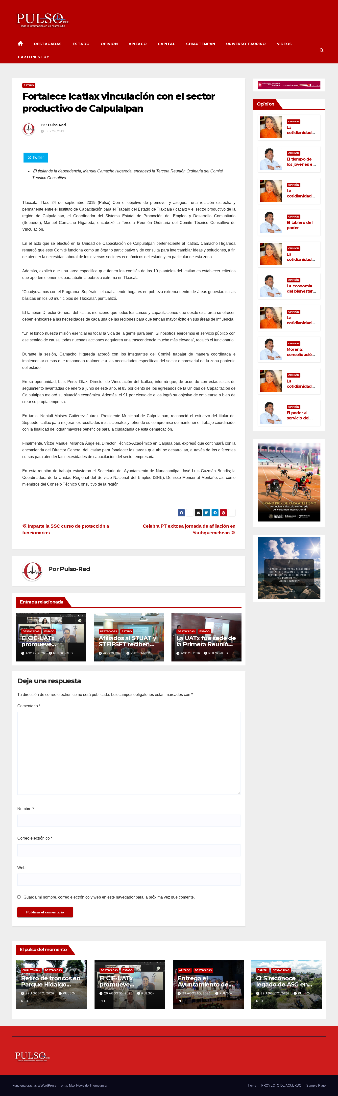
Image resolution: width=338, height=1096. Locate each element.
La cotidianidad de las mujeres (301, 132)
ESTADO (81, 44)
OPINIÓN (109, 44)
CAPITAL (166, 44)
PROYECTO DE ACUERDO (281, 1085)
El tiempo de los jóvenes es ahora (300, 164)
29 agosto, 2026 (40, 993)
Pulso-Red (57, 125)
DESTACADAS (48, 44)
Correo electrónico (34, 838)
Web (21, 868)
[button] (322, 50)
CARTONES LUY (33, 57)
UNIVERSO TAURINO (246, 44)
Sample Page (316, 1085)
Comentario (28, 706)
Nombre (25, 809)
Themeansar (98, 1085)
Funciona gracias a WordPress (34, 1085)
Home (252, 1085)
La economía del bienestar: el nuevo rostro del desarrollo (301, 294)
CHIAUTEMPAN (200, 44)
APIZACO (138, 44)
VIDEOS (284, 44)
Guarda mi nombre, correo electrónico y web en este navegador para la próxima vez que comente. (109, 897)
